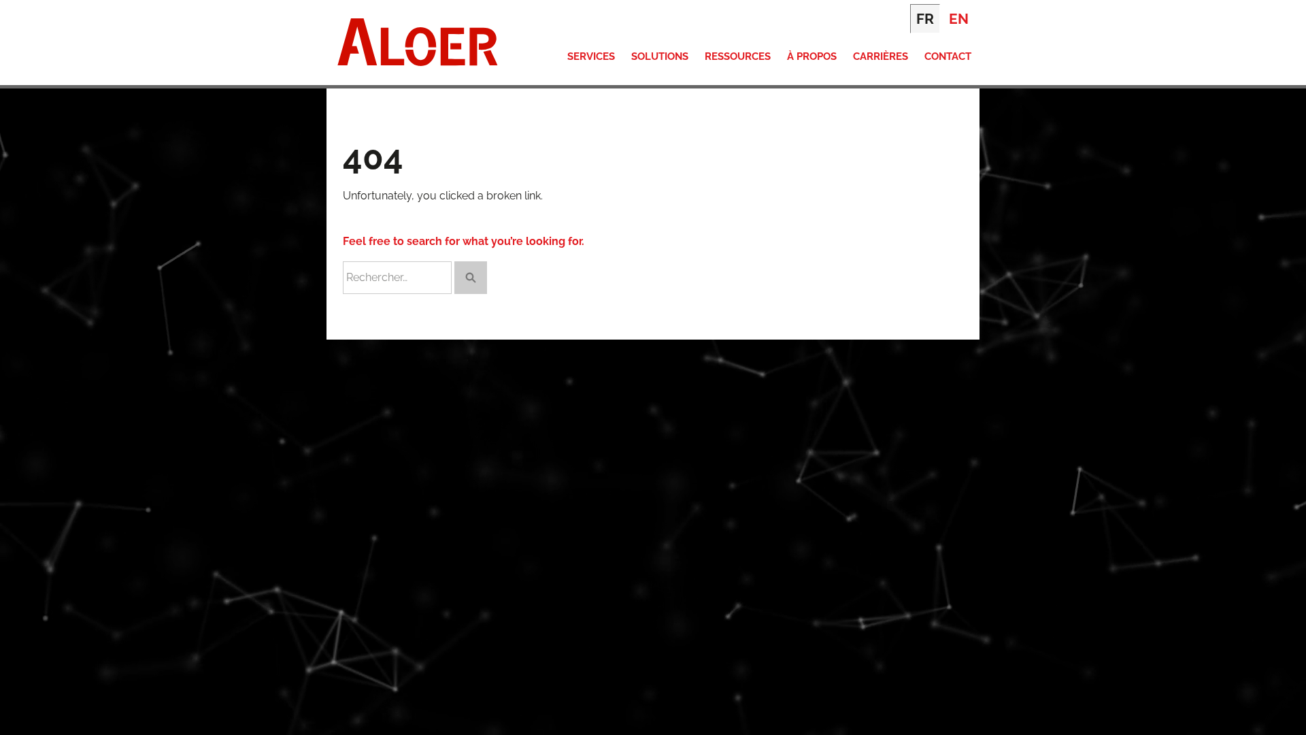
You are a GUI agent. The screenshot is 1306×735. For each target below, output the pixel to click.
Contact (947, 56)
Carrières (880, 56)
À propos (812, 56)
